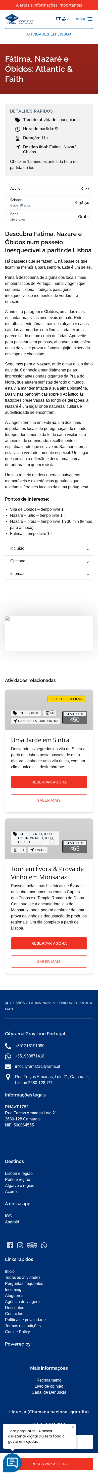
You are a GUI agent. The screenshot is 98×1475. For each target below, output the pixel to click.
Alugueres (14, 1295)
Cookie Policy (17, 1332)
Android (12, 1222)
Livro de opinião (49, 1386)
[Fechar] (73, 1426)
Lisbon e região (19, 1173)
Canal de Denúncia (49, 1392)
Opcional (18, 561)
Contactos (14, 1314)
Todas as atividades (22, 1277)
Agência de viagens (22, 1301)
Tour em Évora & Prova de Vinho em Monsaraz (47, 873)
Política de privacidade (25, 1320)
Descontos (14, 1308)
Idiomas (17, 573)
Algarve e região (19, 1185)
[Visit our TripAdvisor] (32, 1245)
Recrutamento (49, 1380)
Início (10, 1271)
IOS (8, 1216)
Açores (11, 1191)
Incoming (13, 1289)
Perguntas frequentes (24, 1283)
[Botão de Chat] (12, 1462)
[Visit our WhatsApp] (44, 1245)
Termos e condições (23, 1326)
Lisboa (19, 1003)
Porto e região (17, 1179)
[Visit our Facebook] (10, 1245)
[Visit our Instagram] (20, 1245)
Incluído (17, 548)
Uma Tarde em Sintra (40, 740)
